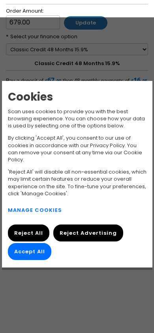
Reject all (28, 233)
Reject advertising (87, 233)
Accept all (29, 251)
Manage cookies (35, 210)
